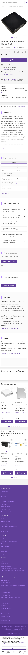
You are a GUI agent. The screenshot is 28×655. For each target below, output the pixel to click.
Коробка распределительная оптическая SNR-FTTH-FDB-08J (20, 407)
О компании (4, 491)
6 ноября (6, 69)
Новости (3, 494)
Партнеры (4, 504)
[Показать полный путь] (3, 6)
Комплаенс (4, 529)
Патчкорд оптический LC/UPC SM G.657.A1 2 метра (19, 459)
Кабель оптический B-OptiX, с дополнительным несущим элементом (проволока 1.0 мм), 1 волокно (5, 459)
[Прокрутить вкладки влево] (1, 106)
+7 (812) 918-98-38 (5, 616)
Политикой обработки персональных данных (13, 643)
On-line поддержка (6, 519)
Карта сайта (4, 531)
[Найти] (22, 2)
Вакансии (3, 496)
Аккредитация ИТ (6, 512)
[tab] (9, 106)
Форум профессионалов (8, 544)
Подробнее (4, 148)
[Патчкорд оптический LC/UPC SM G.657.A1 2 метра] (21, 444)
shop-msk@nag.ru (6, 566)
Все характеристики (6, 93)
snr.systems (4, 551)
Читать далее (5, 100)
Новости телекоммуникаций (9, 541)
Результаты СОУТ (6, 509)
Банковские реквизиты (7, 501)
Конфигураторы (5, 554)
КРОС (2, 549)
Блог (2, 538)
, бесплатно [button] (9, 69)
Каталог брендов (6, 506)
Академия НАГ (5, 546)
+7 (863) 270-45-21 (5, 595)
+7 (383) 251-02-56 (5, 606)
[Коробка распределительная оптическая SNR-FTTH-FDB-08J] (21, 393)
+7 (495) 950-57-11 (5, 563)
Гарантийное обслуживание (9, 526)
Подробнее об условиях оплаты (11, 353)
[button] (14, 23)
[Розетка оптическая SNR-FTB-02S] (7, 393)
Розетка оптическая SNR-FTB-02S (4, 407)
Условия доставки (6, 524)
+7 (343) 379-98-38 (5, 582)
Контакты (3, 499)
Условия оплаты (5, 521)
